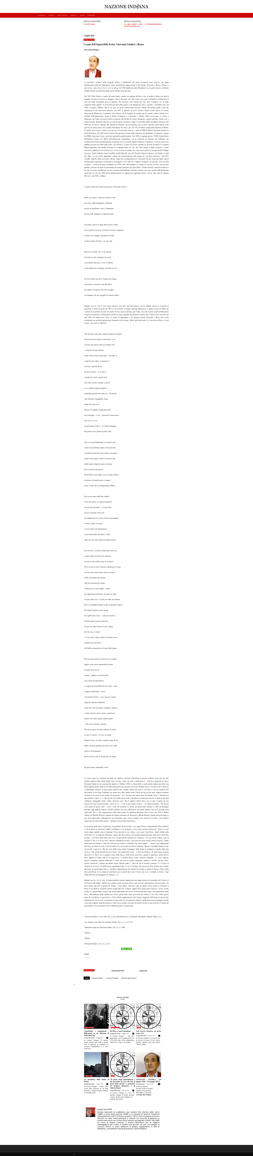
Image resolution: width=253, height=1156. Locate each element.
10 (159, 1084)
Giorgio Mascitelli (117, 971)
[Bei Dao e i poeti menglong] (122, 1016)
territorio (89, 1076)
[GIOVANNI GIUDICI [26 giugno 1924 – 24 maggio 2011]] (148, 1064)
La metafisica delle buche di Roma (96, 1080)
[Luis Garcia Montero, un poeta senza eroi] (148, 1016)
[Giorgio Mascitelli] (90, 1118)
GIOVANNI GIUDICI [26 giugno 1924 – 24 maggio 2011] (148, 1080)
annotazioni (89, 40)
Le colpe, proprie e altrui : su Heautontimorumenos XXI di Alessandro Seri (143, 25)
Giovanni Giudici (97, 978)
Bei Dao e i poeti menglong (120, 1031)
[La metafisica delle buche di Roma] (96, 1064)
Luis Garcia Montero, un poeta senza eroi (148, 1032)
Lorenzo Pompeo (112, 978)
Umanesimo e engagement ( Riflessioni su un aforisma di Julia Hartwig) (96, 1033)
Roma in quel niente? (128, 978)
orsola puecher (140, 1084)
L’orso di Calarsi (89, 24)
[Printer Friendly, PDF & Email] (126, 950)
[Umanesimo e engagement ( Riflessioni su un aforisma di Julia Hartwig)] (96, 1016)
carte (139, 1027)
